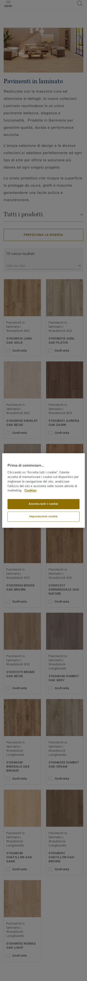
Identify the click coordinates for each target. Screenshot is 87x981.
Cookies (30, 490)
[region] (43, 490)
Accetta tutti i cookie (43, 504)
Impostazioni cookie (43, 516)
